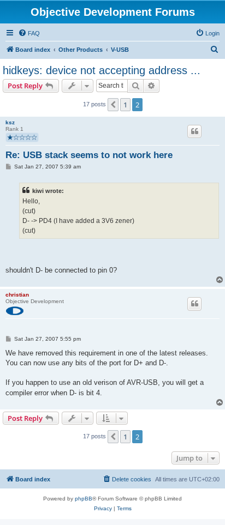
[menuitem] (29, 33)
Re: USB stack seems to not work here (89, 155)
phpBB (83, 499)
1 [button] (125, 105)
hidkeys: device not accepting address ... (101, 70)
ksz (10, 122)
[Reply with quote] (194, 131)
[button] (113, 104)
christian (17, 295)
